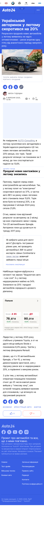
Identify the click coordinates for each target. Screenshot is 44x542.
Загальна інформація (30, 462)
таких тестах (12, 256)
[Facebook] (4, 432)
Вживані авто (7, 475)
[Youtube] (15, 432)
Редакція (25, 475)
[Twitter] (9, 432)
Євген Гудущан (15, 93)
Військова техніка (8, 471)
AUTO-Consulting (26, 140)
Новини (4, 462)
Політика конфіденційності (32, 484)
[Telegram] (21, 432)
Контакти (25, 480)
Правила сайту (28, 471)
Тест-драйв (6, 467)
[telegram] (5, 87)
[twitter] (16, 87)
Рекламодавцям (28, 467)
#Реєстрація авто (23, 407)
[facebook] (10, 87)
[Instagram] (26, 432)
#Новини (7, 407)
